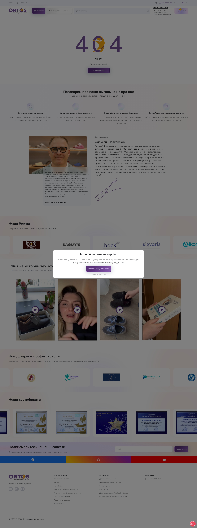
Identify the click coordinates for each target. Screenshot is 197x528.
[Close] (140, 254)
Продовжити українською (99, 269)
